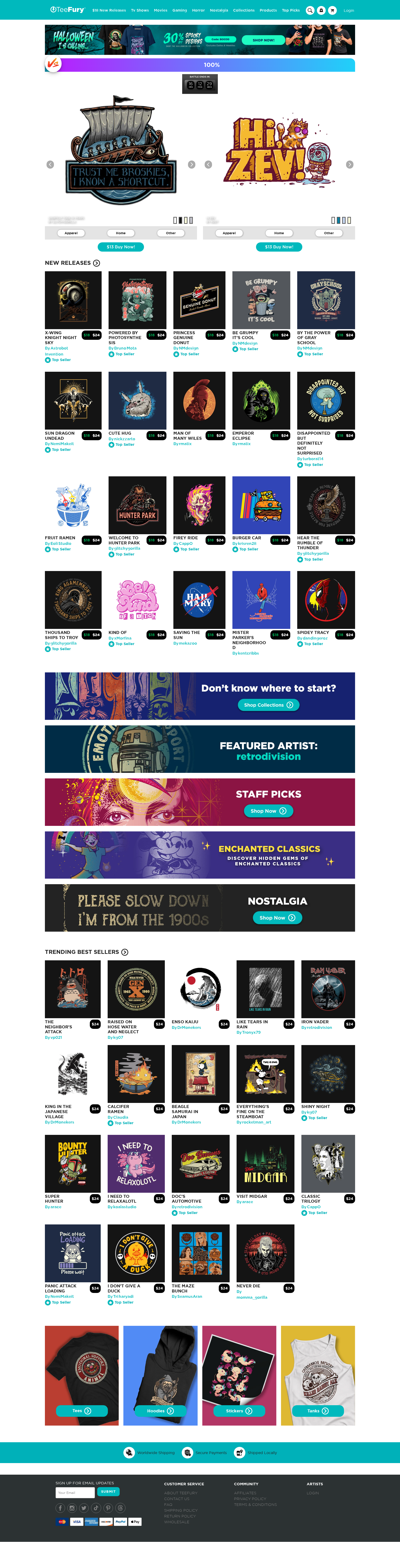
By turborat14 (310, 459)
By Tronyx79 (249, 1032)
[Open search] (310, 10)
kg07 (214, 221)
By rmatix (182, 444)
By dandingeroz (312, 638)
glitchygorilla (64, 221)
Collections (244, 10)
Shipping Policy (181, 1510)
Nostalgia (219, 10)
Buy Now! (121, 247)
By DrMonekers (186, 1028)
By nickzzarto (122, 439)
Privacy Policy (250, 1499)
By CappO (183, 544)
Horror (198, 10)
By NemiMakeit (59, 444)
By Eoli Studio (58, 544)
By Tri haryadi (121, 1297)
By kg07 (115, 1037)
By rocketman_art (254, 1122)
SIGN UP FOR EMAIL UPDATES (85, 1483)
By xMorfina (120, 638)
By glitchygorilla (124, 548)
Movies (160, 10)
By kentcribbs (245, 653)
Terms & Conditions (255, 1505)
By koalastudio (122, 1207)
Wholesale (176, 1522)
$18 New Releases (109, 10)
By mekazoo (185, 643)
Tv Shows (140, 10)
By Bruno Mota (123, 348)
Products (268, 10)
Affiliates (245, 1493)
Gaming (179, 10)
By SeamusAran (187, 1297)
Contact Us (176, 1499)
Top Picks (291, 10)
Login (349, 10)
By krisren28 (244, 544)
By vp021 (53, 1037)
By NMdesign (186, 348)
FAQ (168, 1505)
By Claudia (118, 1117)
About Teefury (180, 1493)
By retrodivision (316, 1028)
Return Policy (180, 1516)
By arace (53, 1207)
